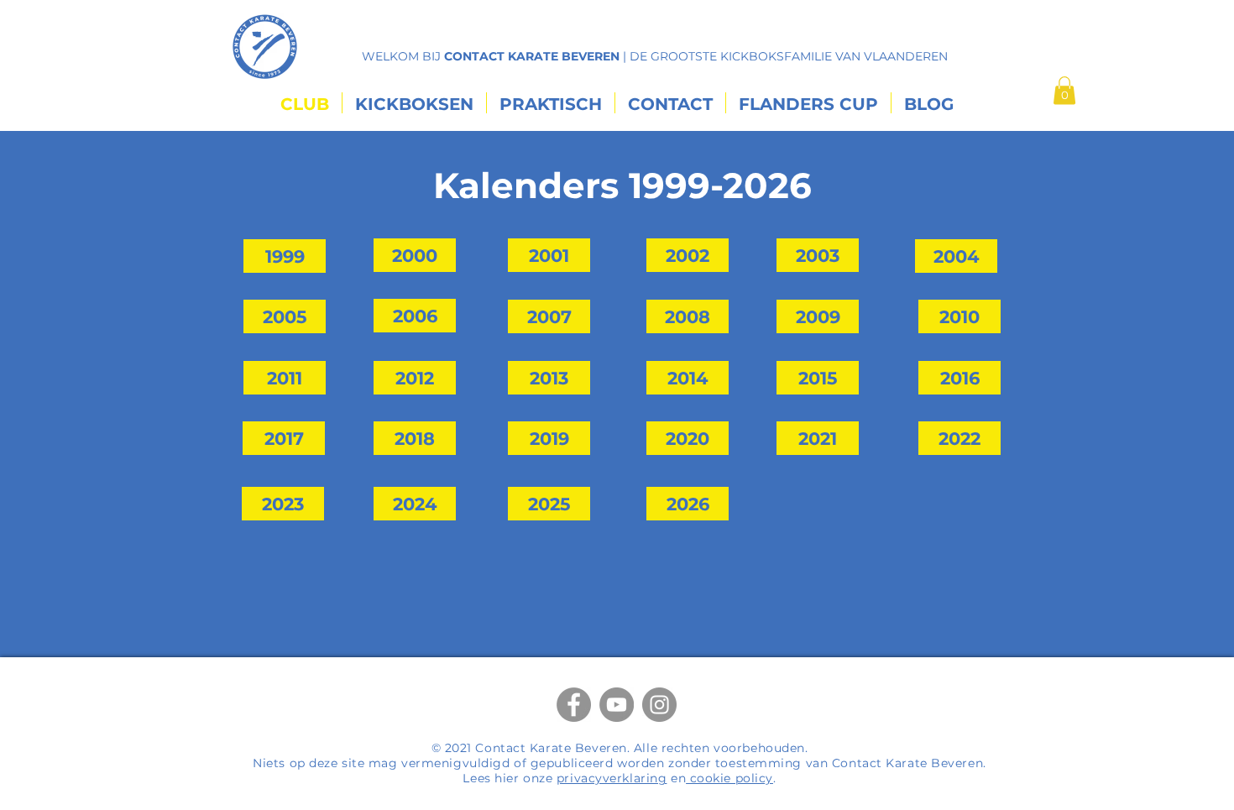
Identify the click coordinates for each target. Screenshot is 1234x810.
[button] (1064, 90)
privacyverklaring (612, 778)
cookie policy (729, 778)
